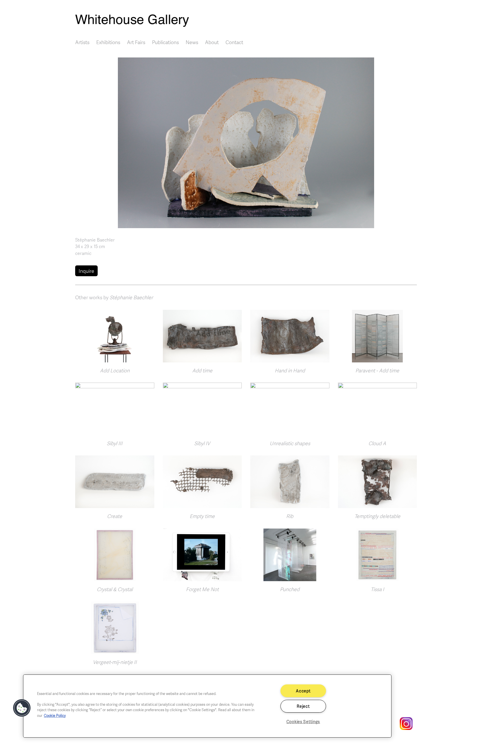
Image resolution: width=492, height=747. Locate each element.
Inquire (86, 270)
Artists (82, 42)
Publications (165, 42)
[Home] (246, 20)
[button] (246, 142)
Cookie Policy (55, 715)
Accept (303, 691)
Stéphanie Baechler (95, 240)
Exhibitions (108, 42)
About (212, 42)
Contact (234, 42)
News (192, 42)
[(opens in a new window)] (403, 723)
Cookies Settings (303, 721)
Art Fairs (136, 42)
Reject (303, 706)
